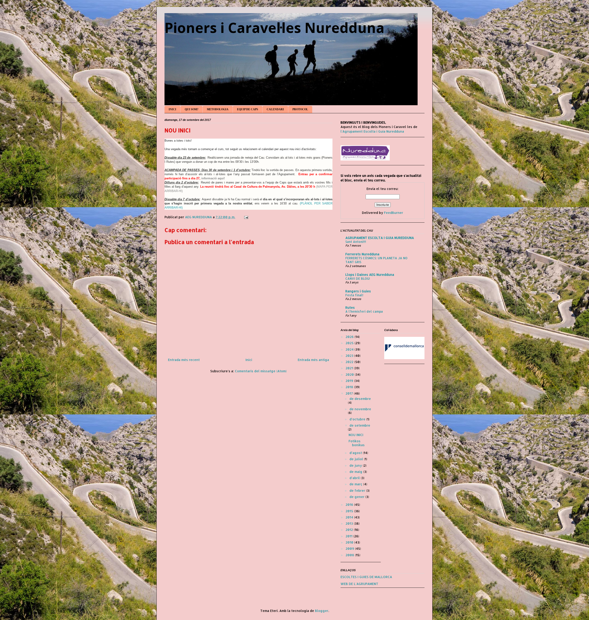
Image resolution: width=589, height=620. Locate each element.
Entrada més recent (184, 360)
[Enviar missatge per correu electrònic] (246, 217)
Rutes (350, 307)
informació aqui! (213, 178)
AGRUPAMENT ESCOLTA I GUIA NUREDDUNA (379, 238)
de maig (356, 472)
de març (356, 484)
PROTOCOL (300, 109)
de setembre (359, 425)
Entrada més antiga (313, 360)
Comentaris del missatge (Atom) (261, 371)
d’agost (356, 453)
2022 (350, 362)
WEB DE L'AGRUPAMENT (359, 584)
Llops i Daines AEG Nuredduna (369, 275)
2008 (350, 555)
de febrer (357, 490)
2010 (350, 542)
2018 (350, 387)
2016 (350, 504)
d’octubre (357, 419)
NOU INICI (356, 435)
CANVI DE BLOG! (357, 278)
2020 (350, 374)
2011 (349, 536)
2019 (350, 381)
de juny (356, 465)
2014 (350, 517)
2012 (350, 530)
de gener (357, 497)
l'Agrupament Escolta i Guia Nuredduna (372, 131)
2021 (350, 368)
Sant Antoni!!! (355, 242)
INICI (172, 109)
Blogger (321, 611)
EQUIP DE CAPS (247, 109)
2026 (350, 337)
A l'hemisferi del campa (364, 311)
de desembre (360, 399)
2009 (350, 548)
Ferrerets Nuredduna (362, 254)
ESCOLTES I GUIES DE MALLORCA (366, 577)
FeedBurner (393, 213)
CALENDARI (275, 109)
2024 (350, 349)
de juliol (356, 459)
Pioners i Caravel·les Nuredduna (274, 27)
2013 (350, 523)
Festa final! (354, 295)
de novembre (360, 409)
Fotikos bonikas (357, 443)
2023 (350, 356)
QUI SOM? (191, 109)
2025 (350, 343)
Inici (248, 360)
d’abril (355, 478)
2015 (350, 511)
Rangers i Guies (358, 291)
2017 (350, 393)
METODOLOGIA (217, 109)
